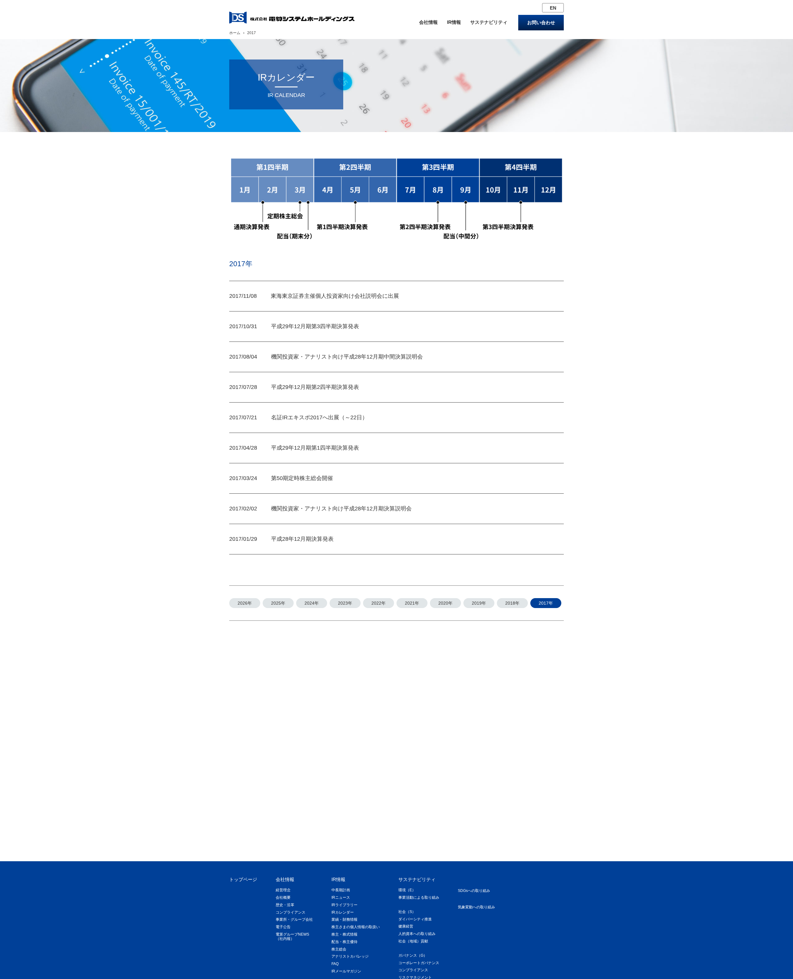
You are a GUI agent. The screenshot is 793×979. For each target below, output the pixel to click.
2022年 (378, 603)
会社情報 (428, 22)
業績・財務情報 (344, 919)
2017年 (546, 603)
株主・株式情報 (344, 934)
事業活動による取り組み (418, 897)
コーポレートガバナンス (418, 963)
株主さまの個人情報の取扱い (355, 927)
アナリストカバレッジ (350, 956)
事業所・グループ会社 (294, 919)
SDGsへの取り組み (474, 891)
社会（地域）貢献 (413, 941)
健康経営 (405, 926)
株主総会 (338, 949)
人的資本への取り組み (417, 934)
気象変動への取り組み (476, 907)
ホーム (234, 33)
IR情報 (454, 22)
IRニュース (340, 897)
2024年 (311, 603)
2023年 (345, 603)
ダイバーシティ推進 (415, 919)
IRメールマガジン (346, 971)
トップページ (243, 879)
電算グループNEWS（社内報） (292, 936)
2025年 (278, 603)
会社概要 (283, 897)
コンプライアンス (290, 912)
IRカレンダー (342, 912)
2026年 (245, 603)
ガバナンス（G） (412, 955)
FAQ (335, 964)
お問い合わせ (541, 22)
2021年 (412, 603)
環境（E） (407, 890)
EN (553, 8)
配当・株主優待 (344, 942)
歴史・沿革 (285, 905)
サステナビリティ (488, 22)
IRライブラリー (344, 905)
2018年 (512, 603)
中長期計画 (340, 890)
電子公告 (283, 927)
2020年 (445, 603)
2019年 (479, 603)
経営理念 (283, 890)
